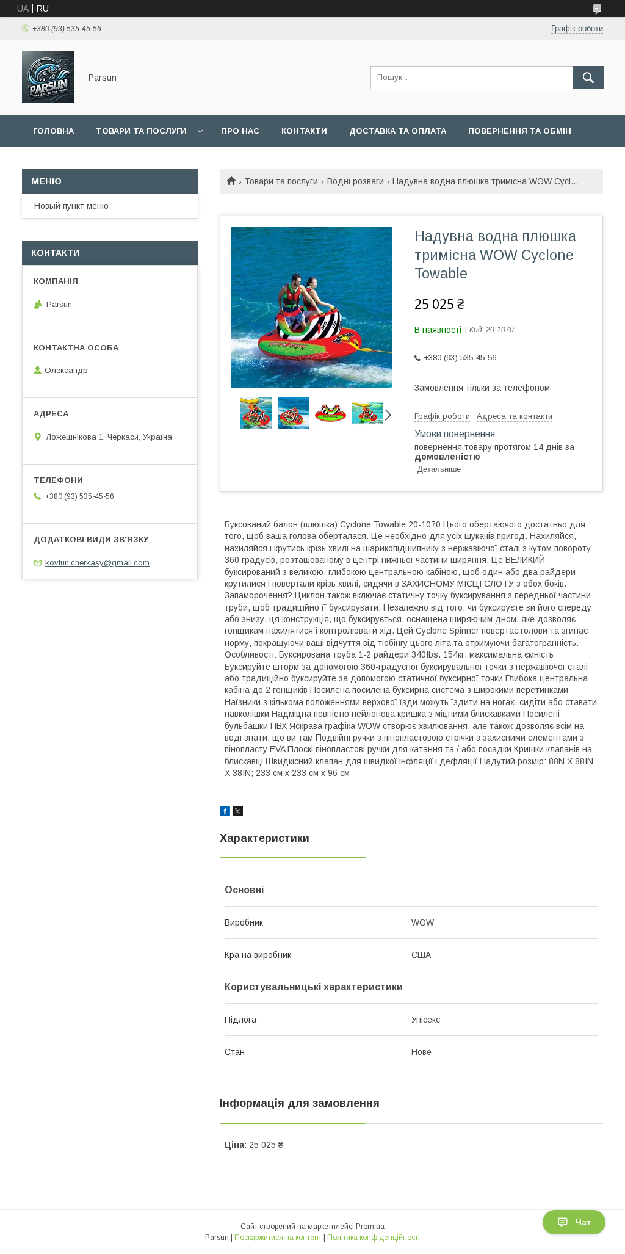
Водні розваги (355, 181)
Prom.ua (370, 1226)
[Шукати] (588, 77)
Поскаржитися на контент (278, 1237)
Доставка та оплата (397, 131)
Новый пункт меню (71, 206)
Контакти (304, 131)
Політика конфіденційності (373, 1237)
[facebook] (225, 813)
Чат (583, 1222)
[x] (238, 813)
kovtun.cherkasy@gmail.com (97, 562)
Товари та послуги (141, 131)
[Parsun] (48, 99)
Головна (53, 131)
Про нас (240, 131)
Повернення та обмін (519, 131)
